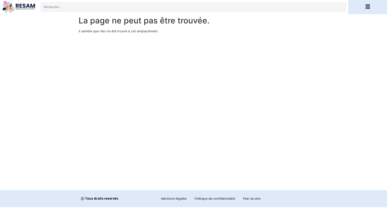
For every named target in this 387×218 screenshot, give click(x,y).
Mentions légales (174, 198)
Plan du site (252, 198)
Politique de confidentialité (215, 198)
